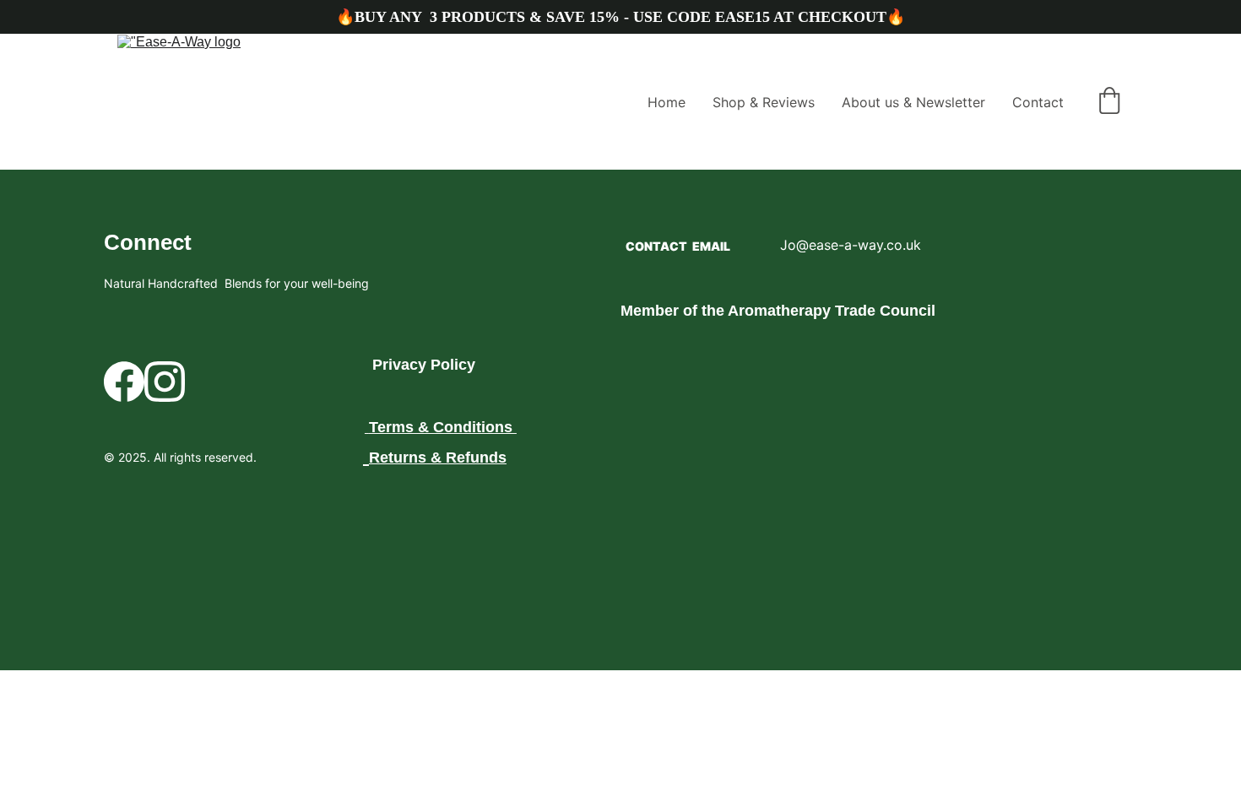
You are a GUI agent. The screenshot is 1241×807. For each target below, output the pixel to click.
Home (667, 102)
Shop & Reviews (764, 102)
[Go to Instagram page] (164, 381)
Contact (1038, 102)
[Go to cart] (1109, 102)
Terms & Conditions (441, 427)
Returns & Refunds (438, 457)
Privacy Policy (423, 364)
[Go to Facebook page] (124, 381)
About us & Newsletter (913, 102)
